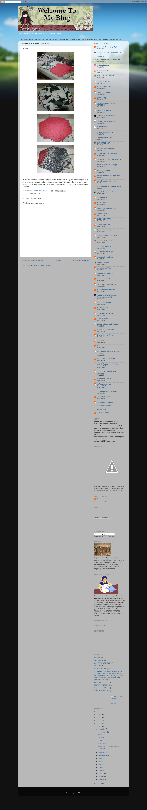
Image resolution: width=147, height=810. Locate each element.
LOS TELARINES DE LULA (107, 235)
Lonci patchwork (103, 92)
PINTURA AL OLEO (101, 682)
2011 (99, 723)
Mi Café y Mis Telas (104, 87)
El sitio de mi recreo (104, 246)
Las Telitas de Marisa (105, 402)
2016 (99, 711)
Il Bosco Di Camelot (104, 241)
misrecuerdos (102, 127)
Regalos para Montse (102, 688)
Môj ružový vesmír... (104, 230)
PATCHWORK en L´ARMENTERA (109, 60)
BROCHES (102, 744)
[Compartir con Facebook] (62, 191)
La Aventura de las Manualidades (104, 385)
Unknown (100, 499)
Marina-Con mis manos (106, 148)
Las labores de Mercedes (106, 181)
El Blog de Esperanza (105, 132)
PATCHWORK (35, 194)
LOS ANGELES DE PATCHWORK (109, 159)
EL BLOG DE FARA (104, 219)
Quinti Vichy (101, 98)
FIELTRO (97, 666)
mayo (101, 767)
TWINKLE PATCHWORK (106, 121)
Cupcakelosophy (103, 262)
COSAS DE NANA (103, 224)
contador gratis (99, 625)
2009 (99, 783)
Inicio (58, 260)
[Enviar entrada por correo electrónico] (52, 190)
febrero (101, 776)
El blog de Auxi (102, 70)
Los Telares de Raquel (105, 252)
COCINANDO (99, 660)
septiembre (103, 755)
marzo (101, 773)
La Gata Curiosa (103, 65)
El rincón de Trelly (104, 279)
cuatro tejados (102, 319)
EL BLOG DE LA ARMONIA (107, 154)
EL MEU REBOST (103, 143)
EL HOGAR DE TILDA (105, 313)
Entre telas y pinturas (105, 273)
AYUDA (100, 735)
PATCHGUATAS (102, 308)
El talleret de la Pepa (105, 335)
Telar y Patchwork (103, 397)
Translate (111, 536)
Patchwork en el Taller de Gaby (109, 186)
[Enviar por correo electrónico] (56, 191)
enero (101, 779)
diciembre (102, 729)
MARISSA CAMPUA (104, 378)
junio (100, 764)
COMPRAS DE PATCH (102, 663)
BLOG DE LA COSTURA (106, 359)
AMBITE (97, 657)
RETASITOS (101, 203)
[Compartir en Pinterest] (65, 191)
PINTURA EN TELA (101, 685)
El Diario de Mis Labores (106, 116)
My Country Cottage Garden (108, 208)
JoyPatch (100, 340)
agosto (101, 758)
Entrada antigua (81, 260)
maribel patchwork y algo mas (108, 175)
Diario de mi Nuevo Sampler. (108, 165)
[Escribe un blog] (58, 191)
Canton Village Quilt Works (107, 324)
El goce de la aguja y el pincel (108, 47)
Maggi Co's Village (104, 110)
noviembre (103, 732)
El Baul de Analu (103, 413)
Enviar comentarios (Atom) (42, 265)
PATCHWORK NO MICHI (106, 290)
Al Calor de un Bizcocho (106, 406)
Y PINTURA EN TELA (102, 691)
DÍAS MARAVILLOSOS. (105, 76)
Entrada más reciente (33, 260)
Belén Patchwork (103, 170)
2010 (99, 726)
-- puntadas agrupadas (105, 192)
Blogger (81, 793)
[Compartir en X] (60, 191)
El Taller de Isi (102, 197)
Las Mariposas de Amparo (107, 391)
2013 (99, 717)
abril (100, 770)
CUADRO (101, 737)
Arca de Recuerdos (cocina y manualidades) (108, 365)
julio (100, 761)
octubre (102, 752)
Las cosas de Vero (104, 268)
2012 (99, 720)
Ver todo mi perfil (100, 502)
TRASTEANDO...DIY (104, 137)
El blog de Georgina (104, 302)
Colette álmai (102, 214)
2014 (99, 714)
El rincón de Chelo (104, 81)
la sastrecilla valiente (105, 257)
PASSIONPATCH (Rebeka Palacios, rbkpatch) (106, 296)
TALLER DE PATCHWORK (106, 284)
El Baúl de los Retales (105, 330)
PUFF (100, 741)
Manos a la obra (103, 346)
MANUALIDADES (100, 668)
